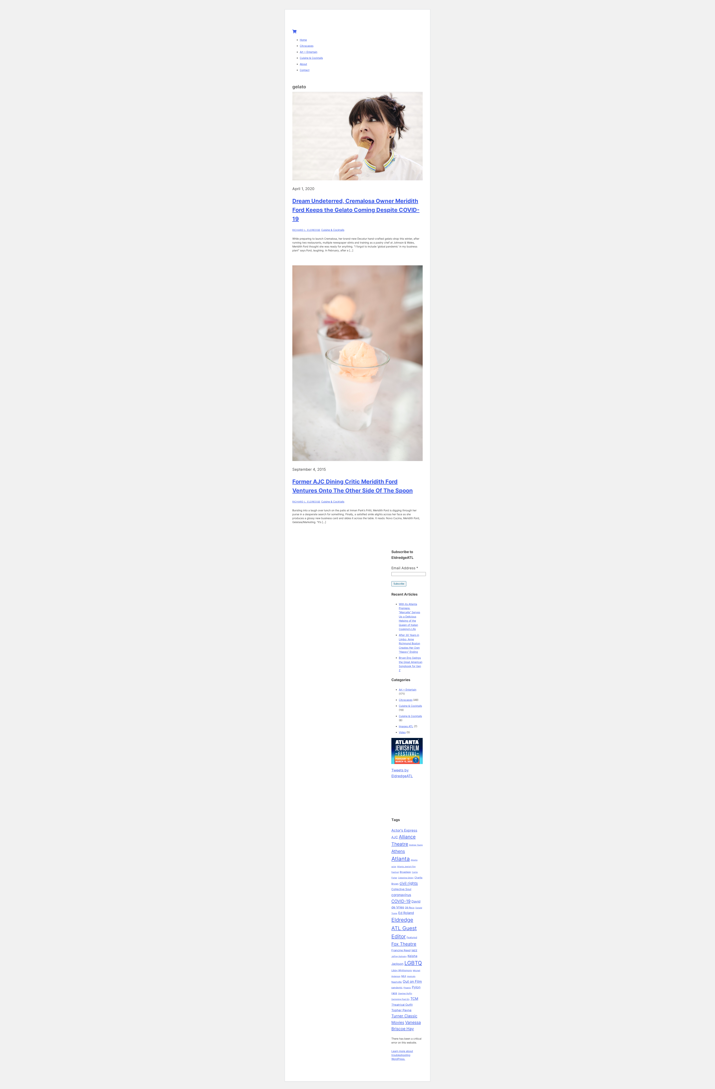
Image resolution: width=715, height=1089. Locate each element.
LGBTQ (413, 963)
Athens (398, 851)
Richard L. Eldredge (306, 230)
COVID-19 (401, 901)
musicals (411, 976)
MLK (403, 976)
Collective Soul (401, 889)
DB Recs (409, 907)
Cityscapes (306, 45)
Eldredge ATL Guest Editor (404, 928)
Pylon (416, 987)
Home (303, 39)
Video (402, 732)
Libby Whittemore (401, 970)
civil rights (409, 883)
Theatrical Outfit (402, 1004)
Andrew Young (416, 845)
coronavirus (401, 895)
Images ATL (406, 726)
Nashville (396, 981)
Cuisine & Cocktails (311, 57)
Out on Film (412, 981)
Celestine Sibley (406, 878)
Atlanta (400, 859)
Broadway (405, 871)
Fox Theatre (403, 944)
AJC (394, 837)
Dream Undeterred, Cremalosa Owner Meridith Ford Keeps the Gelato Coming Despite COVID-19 (356, 210)
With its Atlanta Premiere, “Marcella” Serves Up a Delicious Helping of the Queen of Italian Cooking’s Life (409, 616)
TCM (414, 998)
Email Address (404, 568)
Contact (304, 70)
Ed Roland (406, 913)
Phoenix (407, 988)
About (303, 64)
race (394, 993)
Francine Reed (401, 950)
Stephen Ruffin (405, 993)
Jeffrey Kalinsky (399, 956)
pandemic (397, 987)
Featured (412, 937)
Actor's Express (404, 830)
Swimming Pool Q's (400, 999)
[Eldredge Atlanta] (315, 21)
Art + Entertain (308, 51)
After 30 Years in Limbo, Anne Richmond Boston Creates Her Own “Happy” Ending (409, 643)
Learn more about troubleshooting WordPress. (402, 1054)
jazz (414, 950)
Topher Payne (401, 1010)
